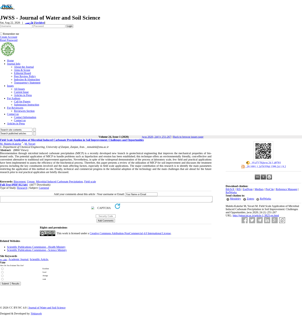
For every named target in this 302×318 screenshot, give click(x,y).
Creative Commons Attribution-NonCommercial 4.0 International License (130, 233)
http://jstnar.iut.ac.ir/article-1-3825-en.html (256, 215)
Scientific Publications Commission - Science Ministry (37, 250)
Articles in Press (23, 95)
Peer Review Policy (25, 76)
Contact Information (25, 117)
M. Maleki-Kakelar (10, 143)
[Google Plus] (275, 220)
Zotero (250, 198)
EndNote (248, 189)
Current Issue (21, 92)
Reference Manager (286, 189)
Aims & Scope (22, 70)
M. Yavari (29, 143)
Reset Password (8, 40)
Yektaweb (36, 313)
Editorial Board (22, 73)
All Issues (19, 88)
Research (22, 187)
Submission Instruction (26, 104)
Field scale (90, 181)
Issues (10, 85)
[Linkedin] (267, 220)
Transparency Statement (27, 82)
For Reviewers (15, 107)
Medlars (259, 189)
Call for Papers (22, 101)
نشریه (3, 259)
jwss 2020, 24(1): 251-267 (156, 136)
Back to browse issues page (188, 136)
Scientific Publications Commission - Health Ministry (36, 246)
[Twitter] (252, 220)
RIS (238, 189)
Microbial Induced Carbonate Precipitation (59, 181)
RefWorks (231, 192)
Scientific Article (39, 259)
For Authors (13, 98)
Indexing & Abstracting (27, 79)
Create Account (8, 36)
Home (10, 60)
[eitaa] (282, 220)
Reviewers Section (24, 110)
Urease (31, 181)
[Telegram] (260, 220)
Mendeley (235, 198)
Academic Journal (18, 259)
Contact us (13, 114)
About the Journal (24, 66)
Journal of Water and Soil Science (47, 307)
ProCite (269, 189)
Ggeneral (44, 187)
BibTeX (230, 189)
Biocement (20, 181)
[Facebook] (245, 220)
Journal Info (13, 63)
